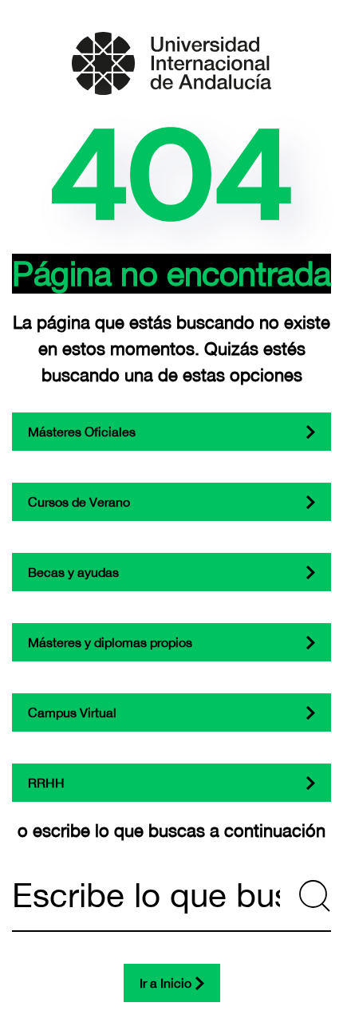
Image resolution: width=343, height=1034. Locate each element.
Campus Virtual (72, 712)
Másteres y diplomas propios (110, 642)
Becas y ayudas (73, 572)
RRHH (46, 783)
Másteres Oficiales (82, 431)
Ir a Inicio (165, 983)
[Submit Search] (315, 896)
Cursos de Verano (79, 502)
